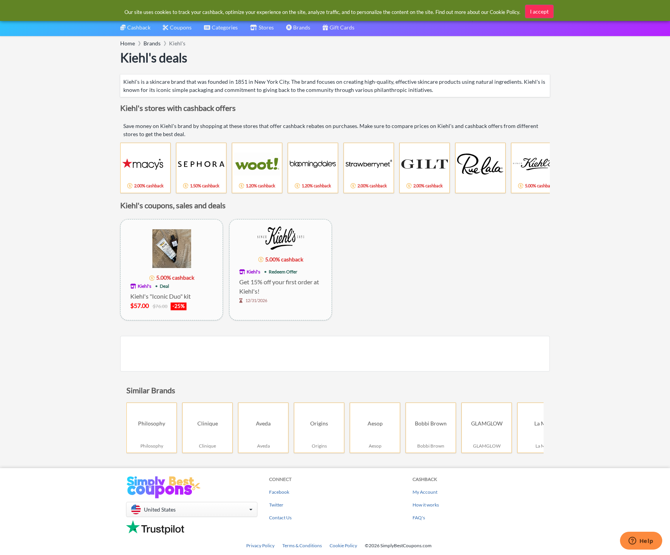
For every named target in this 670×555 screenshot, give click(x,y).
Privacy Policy (260, 545)
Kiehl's (144, 286)
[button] (191, 509)
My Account (425, 492)
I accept (539, 11)
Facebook (279, 492)
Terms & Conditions (302, 545)
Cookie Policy (343, 545)
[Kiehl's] (280, 237)
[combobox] (221, 30)
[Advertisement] (335, 353)
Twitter (276, 505)
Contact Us (280, 517)
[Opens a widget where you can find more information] (641, 541)
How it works (426, 505)
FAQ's (419, 517)
